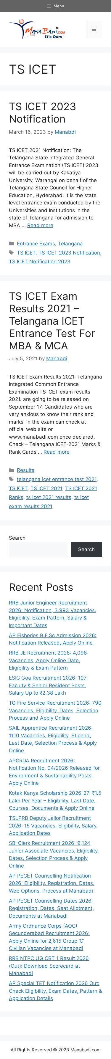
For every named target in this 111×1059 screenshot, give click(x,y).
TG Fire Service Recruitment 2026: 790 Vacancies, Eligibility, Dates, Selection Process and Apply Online (55, 710)
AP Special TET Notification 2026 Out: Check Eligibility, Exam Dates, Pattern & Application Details (55, 990)
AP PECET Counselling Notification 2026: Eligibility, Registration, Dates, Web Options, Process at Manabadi (51, 883)
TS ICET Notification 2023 (39, 262)
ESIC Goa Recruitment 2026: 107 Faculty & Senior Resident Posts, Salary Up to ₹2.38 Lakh (48, 685)
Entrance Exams (36, 244)
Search (17, 538)
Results (25, 470)
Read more (40, 225)
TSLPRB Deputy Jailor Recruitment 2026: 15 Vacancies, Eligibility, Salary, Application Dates (53, 825)
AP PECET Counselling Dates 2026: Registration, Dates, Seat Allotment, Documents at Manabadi (51, 908)
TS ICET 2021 (46, 488)
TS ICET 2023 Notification (42, 112)
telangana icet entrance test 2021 (56, 479)
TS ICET (26, 253)
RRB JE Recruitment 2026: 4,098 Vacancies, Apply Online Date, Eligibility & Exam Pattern (48, 660)
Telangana (70, 244)
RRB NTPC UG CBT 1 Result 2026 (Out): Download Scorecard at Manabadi (49, 965)
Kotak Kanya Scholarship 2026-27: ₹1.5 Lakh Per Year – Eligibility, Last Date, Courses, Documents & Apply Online (55, 800)
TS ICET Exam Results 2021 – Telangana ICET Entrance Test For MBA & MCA (52, 321)
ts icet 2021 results (48, 497)
